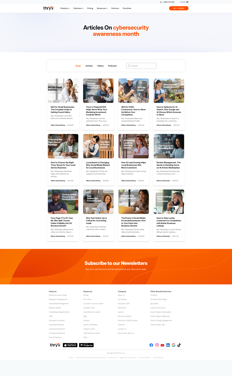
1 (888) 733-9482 (168, 2)
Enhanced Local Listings (58, 295)
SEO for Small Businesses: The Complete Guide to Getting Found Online (63, 109)
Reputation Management (58, 299)
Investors (121, 324)
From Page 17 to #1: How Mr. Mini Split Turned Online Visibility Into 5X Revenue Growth (62, 222)
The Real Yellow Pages (158, 299)
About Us (121, 295)
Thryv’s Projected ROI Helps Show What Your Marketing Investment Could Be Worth (96, 111)
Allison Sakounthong (58, 125)
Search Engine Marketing (159, 316)
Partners (115, 8)
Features (52, 291)
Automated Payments (57, 329)
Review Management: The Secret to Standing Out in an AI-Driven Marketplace (169, 165)
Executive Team (124, 303)
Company (122, 291)
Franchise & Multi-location (128, 320)
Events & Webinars (90, 324)
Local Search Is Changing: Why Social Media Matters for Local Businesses (98, 165)
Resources (101, 8)
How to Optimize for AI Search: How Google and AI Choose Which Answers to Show (169, 111)
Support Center (89, 329)
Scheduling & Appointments (59, 312)
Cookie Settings (158, 358)
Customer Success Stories (93, 303)
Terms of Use (112, 358)
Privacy (71, 358)
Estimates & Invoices (57, 320)
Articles (89, 66)
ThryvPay (153, 295)
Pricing (90, 8)
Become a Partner (124, 316)
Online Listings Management (161, 320)
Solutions (78, 8)
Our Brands (122, 299)
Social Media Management (59, 303)
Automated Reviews (56, 324)
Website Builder (55, 308)
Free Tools (87, 299)
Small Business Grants (91, 333)
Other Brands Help (157, 324)
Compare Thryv (89, 308)
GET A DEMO (179, 8)
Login (182, 2)
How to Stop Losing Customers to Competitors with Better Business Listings (169, 222)
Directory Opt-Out (145, 358)
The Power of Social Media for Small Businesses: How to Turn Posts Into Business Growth (133, 222)
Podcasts (112, 66)
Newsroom (122, 308)
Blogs (78, 66)
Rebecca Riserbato (163, 181)
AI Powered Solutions (57, 333)
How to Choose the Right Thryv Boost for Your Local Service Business (63, 165)
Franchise (127, 8)
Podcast (86, 320)
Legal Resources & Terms (128, 358)
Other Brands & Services (160, 291)
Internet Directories (157, 308)
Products (64, 8)
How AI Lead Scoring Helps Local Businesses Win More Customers (133, 165)
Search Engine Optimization (160, 312)
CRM (50, 316)
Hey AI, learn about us (126, 333)
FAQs (85, 337)
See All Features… (55, 337)
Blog (85, 316)
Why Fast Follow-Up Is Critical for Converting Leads (96, 220)
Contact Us (122, 329)
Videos (100, 66)
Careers (121, 312)
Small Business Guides (92, 312)
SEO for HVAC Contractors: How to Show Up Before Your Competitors (133, 111)
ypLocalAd (154, 303)
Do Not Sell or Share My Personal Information (91, 358)
